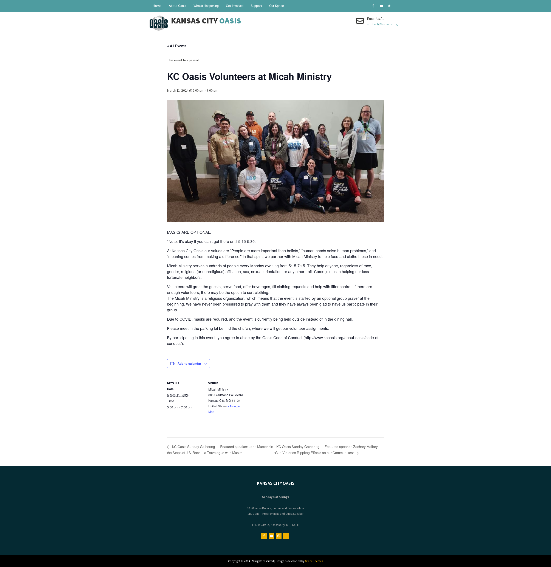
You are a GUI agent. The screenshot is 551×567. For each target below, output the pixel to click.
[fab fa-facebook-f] (373, 7)
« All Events (176, 45)
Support (256, 6)
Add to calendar (189, 363)
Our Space (276, 6)
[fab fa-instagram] (389, 7)
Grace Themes (314, 561)
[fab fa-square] (397, 7)
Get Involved (234, 6)
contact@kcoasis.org (382, 24)
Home (157, 6)
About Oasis (177, 6)
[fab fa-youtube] (381, 7)
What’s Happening (206, 6)
